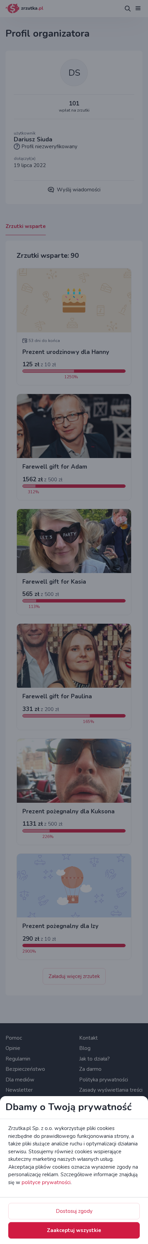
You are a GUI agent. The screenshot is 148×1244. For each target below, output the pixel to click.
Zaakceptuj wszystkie (74, 1230)
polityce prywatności (46, 1182)
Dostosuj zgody (74, 1211)
